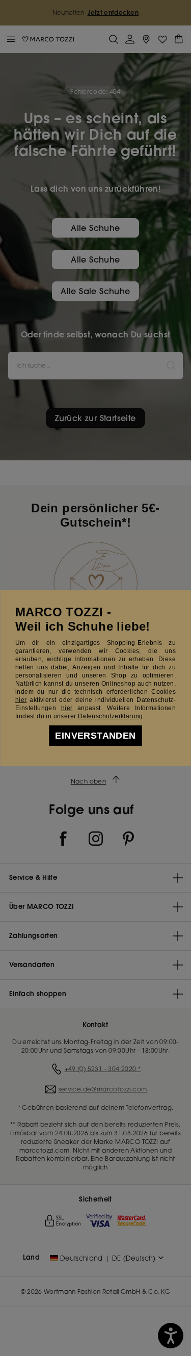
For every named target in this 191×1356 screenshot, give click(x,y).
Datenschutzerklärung (110, 716)
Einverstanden (95, 736)
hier (21, 699)
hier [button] (67, 708)
